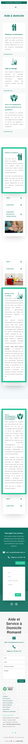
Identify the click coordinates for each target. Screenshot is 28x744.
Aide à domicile (6, 698)
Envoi (18, 594)
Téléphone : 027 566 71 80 (18, 557)
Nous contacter (6, 707)
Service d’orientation (8, 702)
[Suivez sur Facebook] (11, 604)
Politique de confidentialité (9, 711)
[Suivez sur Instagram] (16, 604)
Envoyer (21, 681)
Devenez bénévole (7, 705)
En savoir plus (8, 54)
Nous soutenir (6, 709)
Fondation (5, 696)
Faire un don (20, 563)
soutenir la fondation (14, 2)
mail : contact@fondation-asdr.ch (15, 552)
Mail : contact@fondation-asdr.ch (14, 642)
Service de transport (7, 700)
